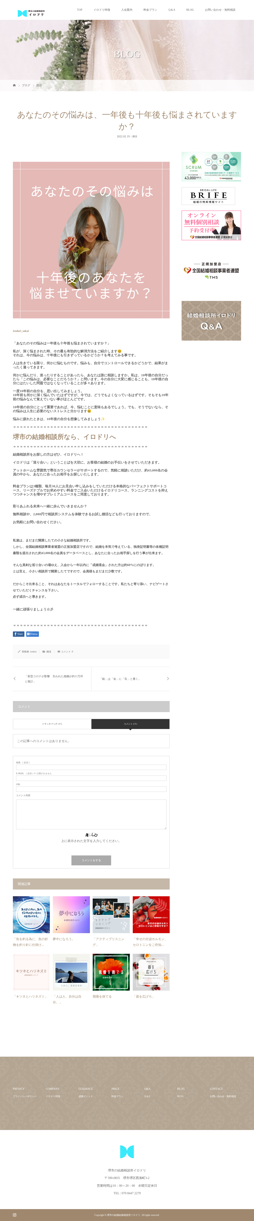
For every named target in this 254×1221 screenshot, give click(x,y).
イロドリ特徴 (101, 9)
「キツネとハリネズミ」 (30, 996)
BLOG (190, 9)
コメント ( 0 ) (130, 724)
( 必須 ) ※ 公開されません (34, 773)
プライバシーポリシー (25, 1096)
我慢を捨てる (102, 996)
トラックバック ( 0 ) (52, 724)
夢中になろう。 (64, 939)
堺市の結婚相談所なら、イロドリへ (64, 436)
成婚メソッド (86, 1096)
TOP (79, 9)
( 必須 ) (23, 762)
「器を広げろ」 (144, 996)
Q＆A (171, 9)
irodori (33, 651)
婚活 (134, 136)
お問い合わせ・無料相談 (220, 9)
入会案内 (126, 9)
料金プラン (150, 9)
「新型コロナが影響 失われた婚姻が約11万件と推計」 (54, 679)
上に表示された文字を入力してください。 (91, 841)
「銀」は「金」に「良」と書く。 (120, 678)
